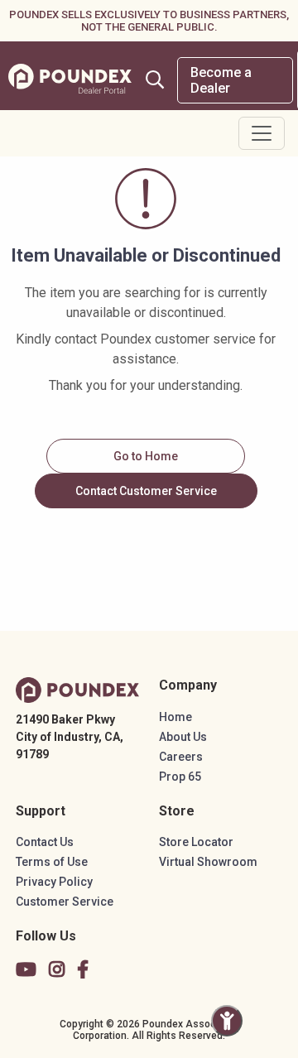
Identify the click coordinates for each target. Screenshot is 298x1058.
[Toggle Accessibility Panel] (227, 1020)
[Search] (155, 79)
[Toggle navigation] (261, 133)
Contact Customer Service (146, 491)
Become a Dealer (221, 80)
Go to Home (145, 456)
